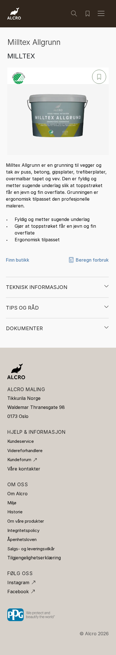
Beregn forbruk (92, 260)
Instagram (18, 582)
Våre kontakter (23, 469)
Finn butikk (17, 260)
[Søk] (74, 13)
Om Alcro (17, 493)
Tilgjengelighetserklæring (34, 557)
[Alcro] (14, 13)
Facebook (18, 591)
